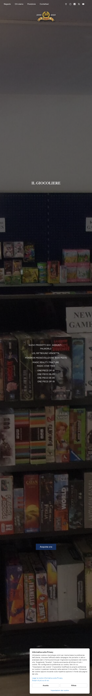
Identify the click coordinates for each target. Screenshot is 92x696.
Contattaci (44, 4)
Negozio (7, 4)
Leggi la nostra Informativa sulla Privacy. (47, 678)
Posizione (31, 4)
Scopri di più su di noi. (40, 680)
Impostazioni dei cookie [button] (60, 690)
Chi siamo (19, 4)
